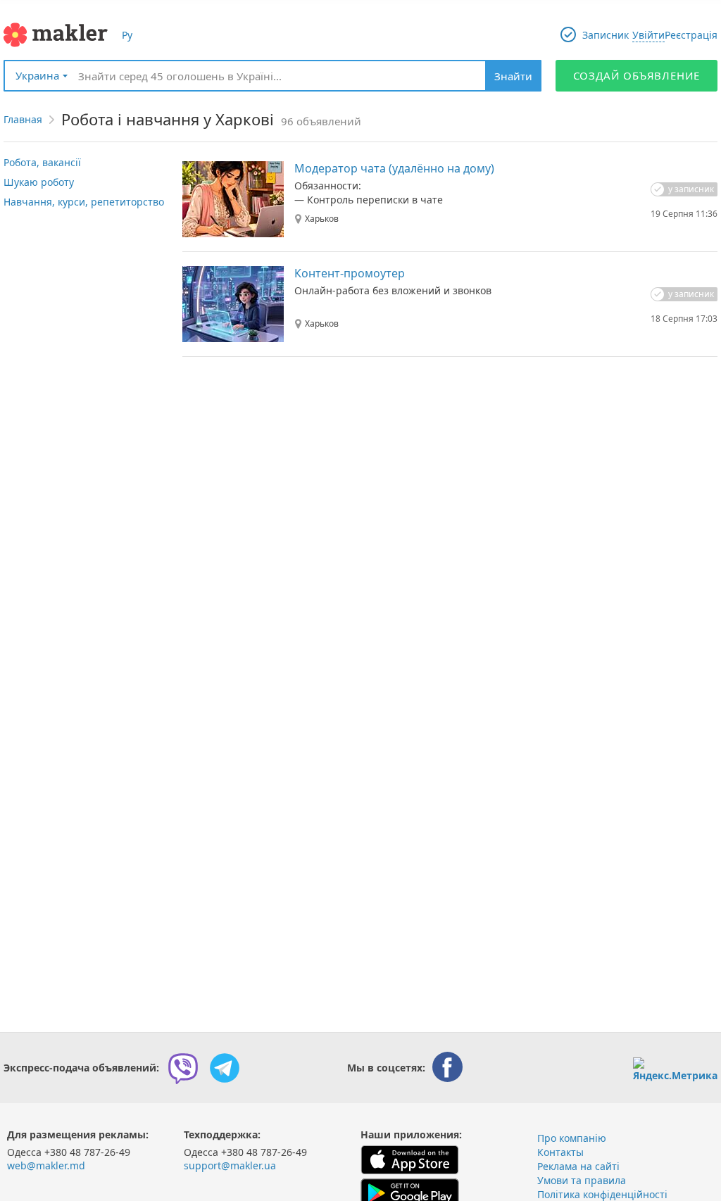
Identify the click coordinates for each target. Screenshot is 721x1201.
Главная (23, 119)
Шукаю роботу (39, 182)
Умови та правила (581, 1180)
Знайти (513, 76)
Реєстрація (691, 35)
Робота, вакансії (42, 162)
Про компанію (571, 1138)
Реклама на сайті (578, 1166)
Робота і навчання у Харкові (167, 119)
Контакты (560, 1152)
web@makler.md (46, 1165)
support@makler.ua (230, 1165)
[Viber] (183, 1068)
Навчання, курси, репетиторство (84, 201)
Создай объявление (637, 75)
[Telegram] (224, 1068)
